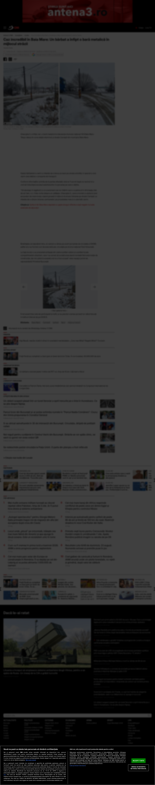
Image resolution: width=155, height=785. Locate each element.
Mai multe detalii (31, 760)
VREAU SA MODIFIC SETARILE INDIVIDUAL (138, 768)
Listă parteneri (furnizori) (78, 765)
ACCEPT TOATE (138, 761)
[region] (77, 765)
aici (5, 774)
